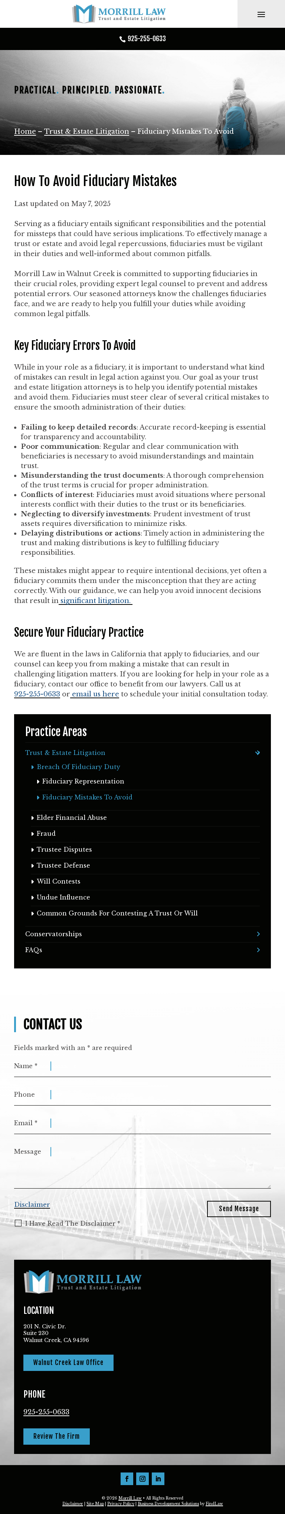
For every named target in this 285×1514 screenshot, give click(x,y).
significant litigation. (95, 601)
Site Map (95, 1503)
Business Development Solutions (168, 1503)
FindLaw (214, 1503)
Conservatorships (53, 934)
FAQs (33, 950)
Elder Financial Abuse (72, 817)
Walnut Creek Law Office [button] (68, 1362)
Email (25, 1123)
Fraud (46, 833)
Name (25, 1066)
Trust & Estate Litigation (65, 752)
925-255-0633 (147, 38)
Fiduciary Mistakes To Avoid (87, 797)
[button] (261, 14)
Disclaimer (32, 1205)
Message (27, 1151)
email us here (94, 694)
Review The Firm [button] (56, 1436)
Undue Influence (63, 897)
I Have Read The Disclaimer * (72, 1223)
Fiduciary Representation (83, 781)
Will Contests (59, 881)
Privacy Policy (120, 1503)
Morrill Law (130, 1498)
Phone (24, 1094)
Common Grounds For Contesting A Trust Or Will (117, 913)
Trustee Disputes (64, 849)
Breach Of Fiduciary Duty (78, 767)
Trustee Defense (63, 865)
